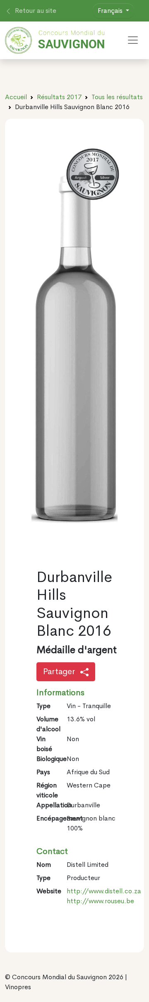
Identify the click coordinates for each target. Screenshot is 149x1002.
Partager (60, 671)
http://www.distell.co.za (104, 891)
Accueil (16, 97)
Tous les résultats (117, 97)
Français (111, 10)
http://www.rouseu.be (100, 901)
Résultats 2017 (59, 97)
